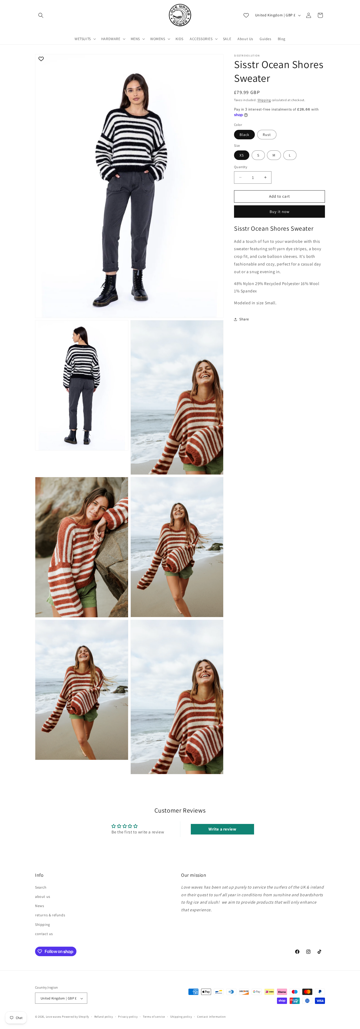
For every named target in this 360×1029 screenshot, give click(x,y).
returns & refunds (50, 915)
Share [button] (244, 319)
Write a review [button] (222, 829)
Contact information (211, 1016)
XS (242, 155)
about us (42, 896)
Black (244, 134)
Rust (267, 134)
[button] (41, 15)
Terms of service (154, 1016)
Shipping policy (181, 1016)
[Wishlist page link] (246, 15)
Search (41, 887)
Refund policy (103, 1016)
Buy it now (280, 211)
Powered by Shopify (75, 1017)
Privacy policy (128, 1016)
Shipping (264, 100)
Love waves (53, 1017)
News (39, 905)
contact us (44, 933)
